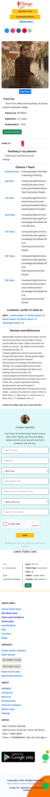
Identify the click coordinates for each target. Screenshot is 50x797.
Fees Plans (25, 91)
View (25, 585)
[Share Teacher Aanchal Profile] (13, 143)
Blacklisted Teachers (12, 675)
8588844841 (26, 21)
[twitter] (7, 749)
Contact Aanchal (12, 131)
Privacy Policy (9, 700)
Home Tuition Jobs (11, 671)
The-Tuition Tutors (11, 666)
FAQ (4, 629)
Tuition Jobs (8, 621)
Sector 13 (19, 322)
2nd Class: (9, 214)
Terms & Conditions (11, 705)
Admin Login (8, 709)
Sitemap (6, 713)
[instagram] (17, 749)
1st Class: (9, 197)
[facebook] (12, 749)
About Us (6, 696)
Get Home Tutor (10, 613)
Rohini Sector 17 (28, 319)
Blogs (4, 637)
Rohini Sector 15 (36, 315)
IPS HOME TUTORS (12, 660)
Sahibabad (7, 322)
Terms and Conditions (13, 617)
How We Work (9, 625)
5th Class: (9, 280)
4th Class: (9, 256)
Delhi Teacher (8, 654)
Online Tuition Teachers (14, 650)
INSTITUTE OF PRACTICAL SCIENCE (33, 788)
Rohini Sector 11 (19, 315)
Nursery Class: (12, 171)
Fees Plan (6, 633)
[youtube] (22, 749)
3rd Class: (9, 231)
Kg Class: (9, 180)
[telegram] (3, 749)
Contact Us (7, 692)
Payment (9, 783)
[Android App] (18, 756)
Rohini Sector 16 (10, 319)
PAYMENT (6, 688)
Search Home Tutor (11, 609)
